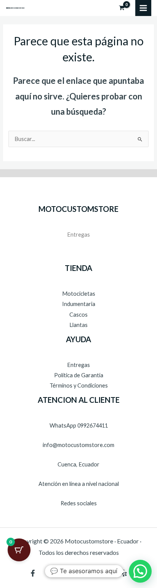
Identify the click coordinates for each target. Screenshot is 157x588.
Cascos (78, 314)
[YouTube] (51, 573)
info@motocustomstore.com (78, 445)
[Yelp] (124, 573)
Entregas (78, 234)
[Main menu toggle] (143, 8)
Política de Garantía (78, 375)
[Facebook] (32, 573)
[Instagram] (87, 573)
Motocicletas (78, 293)
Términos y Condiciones (79, 385)
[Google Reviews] (106, 573)
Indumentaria (78, 304)
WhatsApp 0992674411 (79, 425)
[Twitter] (69, 573)
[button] (140, 571)
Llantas (78, 325)
